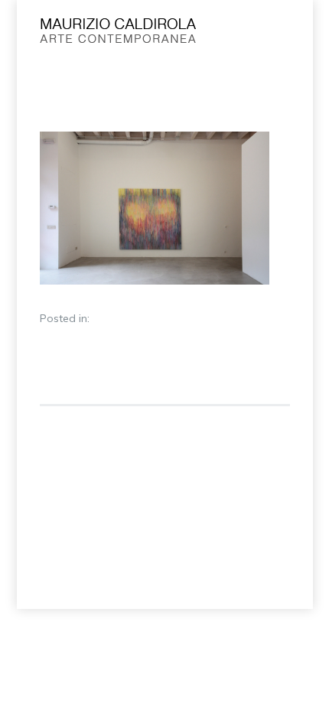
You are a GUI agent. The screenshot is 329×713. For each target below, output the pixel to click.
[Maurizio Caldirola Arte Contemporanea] (138, 34)
